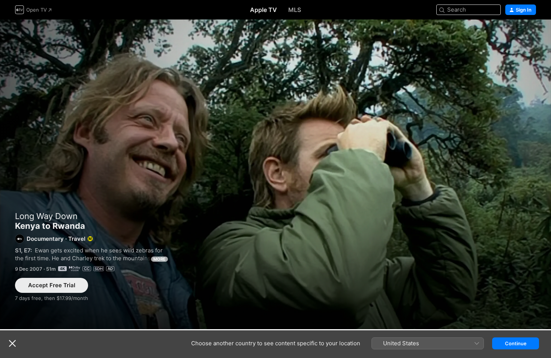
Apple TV (263, 9)
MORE (159, 259)
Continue (516, 343)
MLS (294, 9)
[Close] (12, 343)
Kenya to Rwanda (275, 174)
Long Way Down (46, 216)
